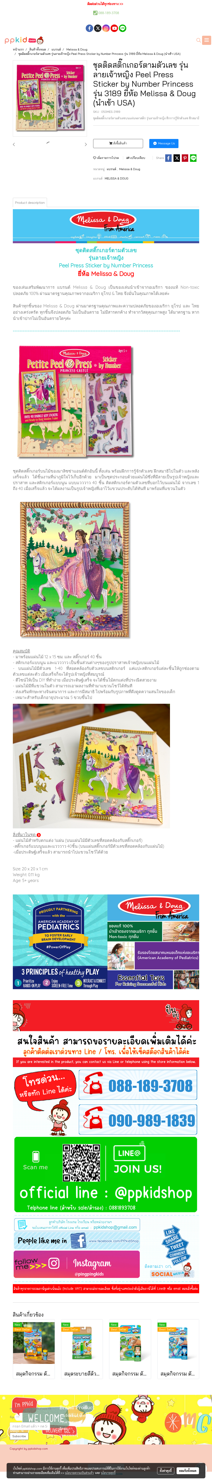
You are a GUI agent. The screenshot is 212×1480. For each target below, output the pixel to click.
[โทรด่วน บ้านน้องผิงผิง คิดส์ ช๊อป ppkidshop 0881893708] (106, 1084)
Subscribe (19, 1436)
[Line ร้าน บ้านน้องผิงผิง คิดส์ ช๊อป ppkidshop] (106, 1176)
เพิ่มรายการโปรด (107, 158)
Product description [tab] (30, 202)
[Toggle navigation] (206, 40)
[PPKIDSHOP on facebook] (106, 1241)
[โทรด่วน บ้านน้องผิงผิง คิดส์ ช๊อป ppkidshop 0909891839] (106, 1119)
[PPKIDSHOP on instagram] (106, 1266)
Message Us (166, 143)
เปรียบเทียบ (137, 158)
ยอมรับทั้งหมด (187, 1471)
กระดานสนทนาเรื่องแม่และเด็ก (81, 1422)
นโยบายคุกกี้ (108, 1473)
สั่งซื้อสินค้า (119, 143)
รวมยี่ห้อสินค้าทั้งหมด (75, 1416)
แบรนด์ (112, 169)
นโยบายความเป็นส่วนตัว (79, 1473)
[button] (197, 40)
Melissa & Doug (129, 169)
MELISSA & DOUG (116, 178)
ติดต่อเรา (65, 1429)
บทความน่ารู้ (68, 1435)
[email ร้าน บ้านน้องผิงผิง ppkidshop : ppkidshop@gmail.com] (106, 1224)
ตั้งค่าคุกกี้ (166, 1471)
